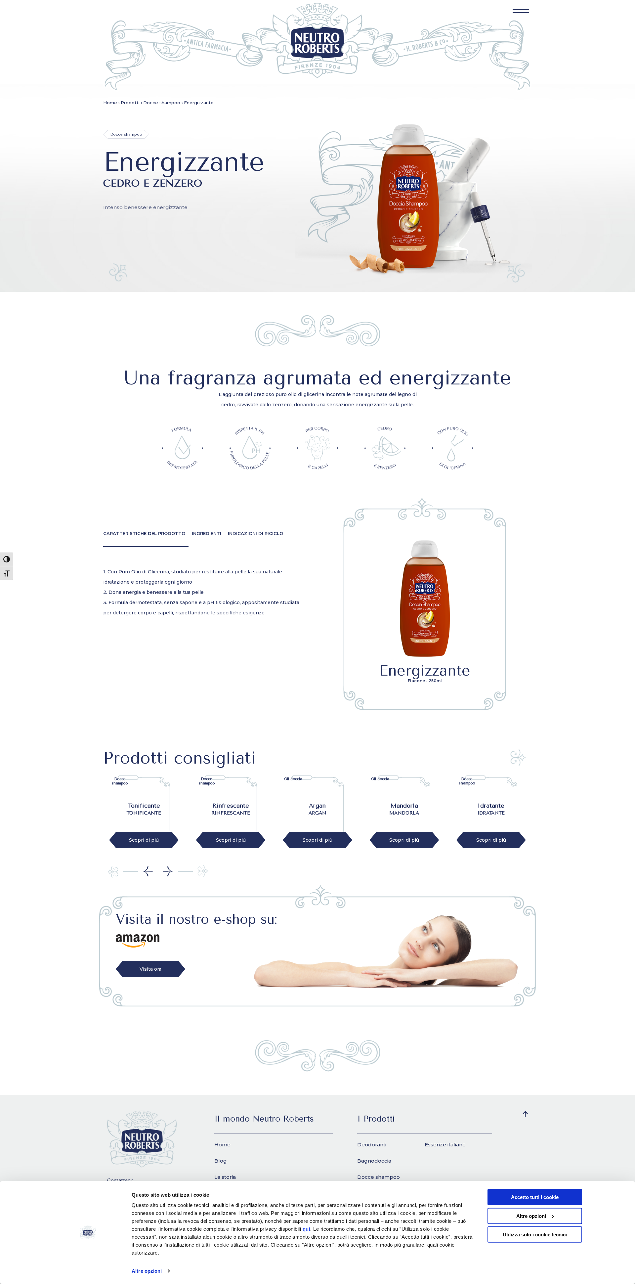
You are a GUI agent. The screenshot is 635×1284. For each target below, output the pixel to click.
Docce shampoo (378, 1177)
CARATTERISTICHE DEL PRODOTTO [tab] (144, 533)
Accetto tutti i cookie (535, 1197)
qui (307, 1229)
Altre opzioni (147, 1271)
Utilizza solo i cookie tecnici (535, 1234)
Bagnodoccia (374, 1161)
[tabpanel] (205, 592)
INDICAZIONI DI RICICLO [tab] (255, 533)
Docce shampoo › (163, 102)
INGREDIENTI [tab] (206, 533)
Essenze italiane (445, 1144)
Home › (111, 102)
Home (222, 1144)
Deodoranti (371, 1144)
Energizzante (199, 102)
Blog (220, 1161)
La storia (225, 1177)
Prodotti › (131, 102)
